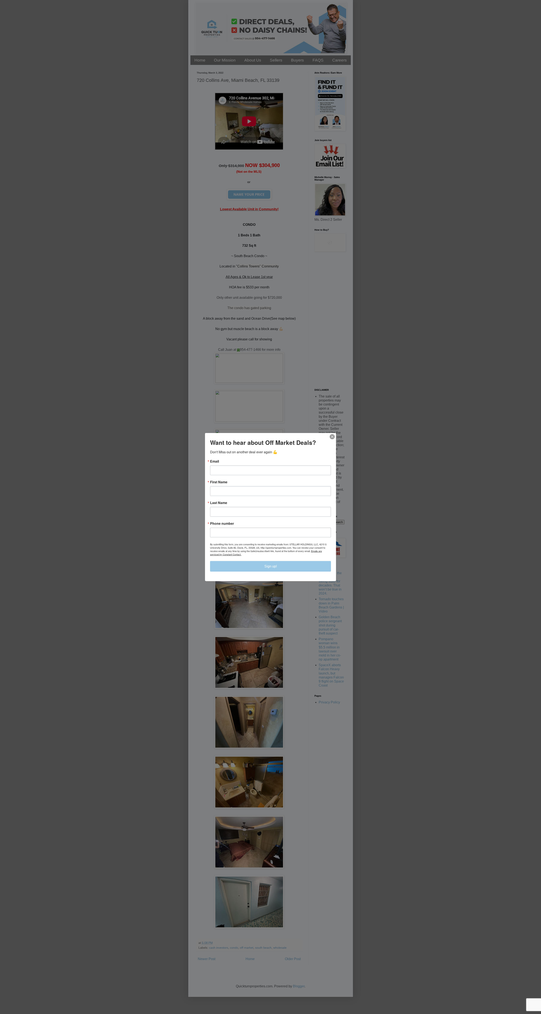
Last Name (218, 502)
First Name (218, 482)
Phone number (222, 523)
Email (214, 461)
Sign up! (270, 566)
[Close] (332, 436)
